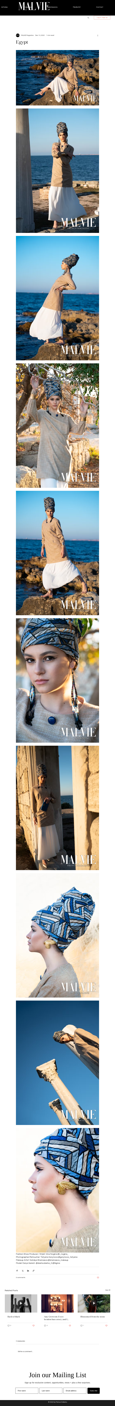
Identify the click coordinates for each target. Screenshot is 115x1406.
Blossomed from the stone (92, 1316)
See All (107, 1290)
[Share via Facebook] (17, 1271)
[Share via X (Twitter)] (22, 1271)
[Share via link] (33, 1271)
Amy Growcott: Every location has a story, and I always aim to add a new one (57, 1318)
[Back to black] (21, 1303)
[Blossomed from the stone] (94, 1303)
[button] (88, 17)
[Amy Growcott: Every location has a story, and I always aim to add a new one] (57, 1303)
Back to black (14, 1316)
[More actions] (97, 35)
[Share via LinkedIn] (28, 1271)
